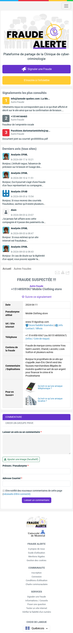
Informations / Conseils (36, 600)
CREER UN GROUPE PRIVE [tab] (19, 423)
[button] (68, 272)
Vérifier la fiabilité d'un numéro (36, 612)
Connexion (37, 576)
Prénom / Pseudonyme (16, 465)
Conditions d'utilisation (36, 580)
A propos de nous (36, 549)
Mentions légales (36, 556)
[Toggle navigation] (66, 6)
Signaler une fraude (36, 596)
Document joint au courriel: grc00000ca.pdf (25, 138)
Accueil (7, 268)
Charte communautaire (37, 584)
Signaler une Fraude (40, 69)
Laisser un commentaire (36, 500)
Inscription (36, 572)
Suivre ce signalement (38, 296)
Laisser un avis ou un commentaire (22, 432)
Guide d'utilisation (36, 552)
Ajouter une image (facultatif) (22, 459)
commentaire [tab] (13, 417)
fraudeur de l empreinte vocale (18, 124)
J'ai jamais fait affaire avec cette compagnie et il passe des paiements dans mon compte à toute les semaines (24, 222)
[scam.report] (63, 272)
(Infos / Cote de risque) (37, 338)
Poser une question (36, 604)
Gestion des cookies (36, 560)
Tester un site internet (36, 608)
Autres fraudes (22, 268)
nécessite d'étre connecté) (17, 494)
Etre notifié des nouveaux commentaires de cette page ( (32, 492)
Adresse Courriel (12, 478)
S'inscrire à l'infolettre (36, 80)
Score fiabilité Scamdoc (41, 325)
